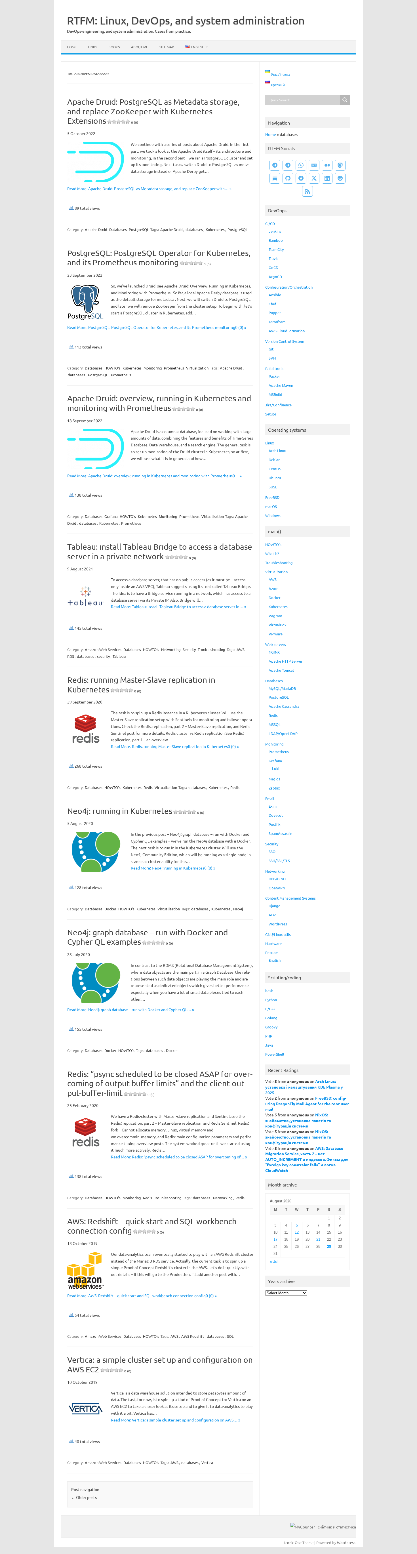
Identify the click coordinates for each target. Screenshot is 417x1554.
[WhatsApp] (301, 165)
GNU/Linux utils (278, 934)
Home (72, 47)
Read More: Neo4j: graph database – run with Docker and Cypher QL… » (130, 1009)
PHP (268, 1036)
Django (275, 905)
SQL (230, 1336)
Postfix (275, 824)
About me (139, 47)
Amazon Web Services (103, 649)
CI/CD (270, 223)
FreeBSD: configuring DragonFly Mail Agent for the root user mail (307, 1103)
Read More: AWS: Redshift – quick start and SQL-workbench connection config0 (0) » (142, 1295)
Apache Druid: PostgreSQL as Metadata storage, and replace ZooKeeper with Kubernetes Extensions (153, 111)
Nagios (274, 778)
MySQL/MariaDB (282, 688)
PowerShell (274, 1054)
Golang (271, 1017)
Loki (275, 768)
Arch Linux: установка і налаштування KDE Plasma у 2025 (304, 1087)
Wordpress (346, 1542)
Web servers (275, 644)
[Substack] (274, 178)
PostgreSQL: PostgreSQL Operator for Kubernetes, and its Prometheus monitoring (158, 257)
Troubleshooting (211, 649)
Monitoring (153, 368)
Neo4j (238, 908)
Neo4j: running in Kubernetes (135, 811)
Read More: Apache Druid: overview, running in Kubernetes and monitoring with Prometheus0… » (154, 475)
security (103, 656)
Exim (273, 806)
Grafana (111, 516)
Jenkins (275, 231)
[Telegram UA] (274, 165)
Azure (273, 588)
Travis (273, 258)
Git (271, 348)
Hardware (273, 943)
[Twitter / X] (314, 178)
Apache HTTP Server (285, 661)
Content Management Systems (290, 898)
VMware (276, 633)
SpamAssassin (280, 833)
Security (189, 649)
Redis (148, 787)
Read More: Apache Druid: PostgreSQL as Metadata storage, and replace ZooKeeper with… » (149, 188)
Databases (118, 229)
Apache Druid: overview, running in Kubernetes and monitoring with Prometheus (159, 403)
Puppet (275, 312)
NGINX (274, 652)
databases (194, 229)
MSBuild (275, 394)
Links (92, 47)
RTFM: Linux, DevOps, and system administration (186, 20)
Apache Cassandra (284, 706)
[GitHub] (288, 178)
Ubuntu (275, 477)
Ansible (275, 294)
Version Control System (284, 341)
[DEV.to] (314, 165)
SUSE (273, 486)
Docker (110, 908)
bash (269, 990)
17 (275, 1239)
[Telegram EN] (288, 165)
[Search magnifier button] (345, 100)
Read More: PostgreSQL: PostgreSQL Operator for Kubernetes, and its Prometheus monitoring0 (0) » (156, 327)
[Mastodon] (340, 165)
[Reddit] (340, 178)
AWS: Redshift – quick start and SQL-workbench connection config (152, 1226)
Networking (171, 649)
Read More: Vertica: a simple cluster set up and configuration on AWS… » (175, 1419)
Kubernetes (215, 229)
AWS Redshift (192, 1336)
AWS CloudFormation (287, 330)
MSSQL (275, 724)
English (275, 960)
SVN (272, 358)
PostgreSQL (139, 229)
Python (271, 999)
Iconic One (293, 1542)
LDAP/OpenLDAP (283, 733)
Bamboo (276, 240)
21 (318, 1239)
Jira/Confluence (278, 404)
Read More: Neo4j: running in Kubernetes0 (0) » (173, 867)
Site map (166, 47)
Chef (272, 303)
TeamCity (276, 249)
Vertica (207, 1462)
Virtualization (197, 368)
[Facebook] (301, 178)
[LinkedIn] (327, 178)
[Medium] (327, 165)
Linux (269, 442)
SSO (272, 851)
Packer (274, 376)
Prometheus (174, 368)
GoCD (273, 267)
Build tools (274, 368)
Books (114, 47)
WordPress (278, 923)
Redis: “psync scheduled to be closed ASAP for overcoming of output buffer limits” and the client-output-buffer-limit (159, 1083)
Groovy (271, 1026)
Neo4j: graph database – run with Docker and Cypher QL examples (147, 937)
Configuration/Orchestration (289, 287)
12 (297, 1232)
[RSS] (307, 191)
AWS (174, 1336)
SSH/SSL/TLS (279, 860)
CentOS (275, 468)
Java (269, 1045)
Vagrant (275, 615)
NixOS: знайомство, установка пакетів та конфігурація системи (298, 1120)
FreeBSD (272, 497)
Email (269, 798)
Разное (271, 952)
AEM (272, 914)
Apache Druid (96, 229)
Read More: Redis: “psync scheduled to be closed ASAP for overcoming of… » (179, 1156)
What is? (272, 553)
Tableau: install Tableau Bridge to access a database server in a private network (159, 551)
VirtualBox (278, 624)
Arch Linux (277, 450)
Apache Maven (281, 385)
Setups (271, 413)
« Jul (274, 1261)
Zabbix (274, 788)
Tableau (119, 656)
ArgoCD (275, 276)
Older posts (84, 1497)
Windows (273, 515)
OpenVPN (277, 887)
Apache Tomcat (281, 670)
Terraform (277, 321)
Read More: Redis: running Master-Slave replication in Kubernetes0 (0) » (175, 746)
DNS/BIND (277, 878)
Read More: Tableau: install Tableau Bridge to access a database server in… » (178, 606)
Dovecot (276, 815)
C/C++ (270, 1008)
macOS (271, 506)
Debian (274, 459)
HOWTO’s (112, 368)
